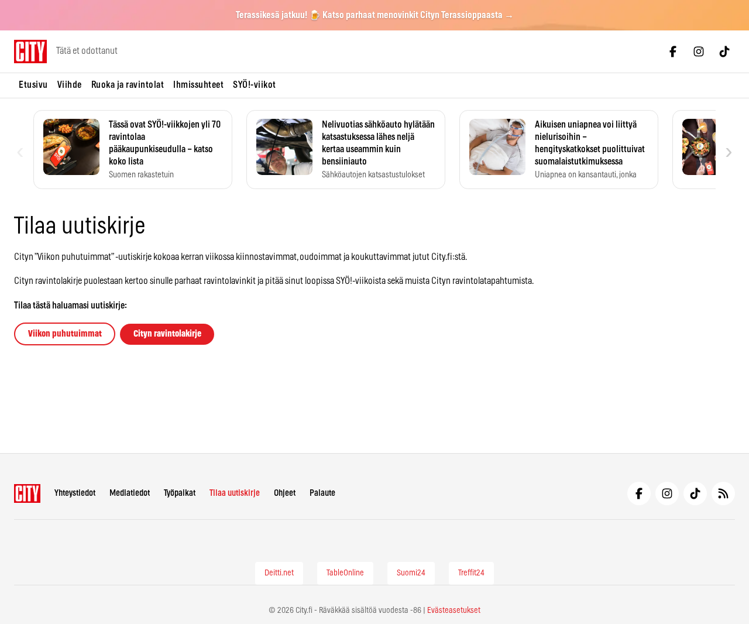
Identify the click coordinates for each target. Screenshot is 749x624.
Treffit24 (471, 573)
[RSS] (723, 493)
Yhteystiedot (74, 493)
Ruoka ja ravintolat (127, 85)
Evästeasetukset (453, 610)
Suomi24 (411, 573)
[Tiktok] (724, 51)
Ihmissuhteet (198, 85)
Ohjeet (285, 493)
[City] (27, 493)
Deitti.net (279, 573)
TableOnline (345, 573)
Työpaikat (179, 493)
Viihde (69, 85)
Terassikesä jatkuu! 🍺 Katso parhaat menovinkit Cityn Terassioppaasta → (375, 15)
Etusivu (33, 85)
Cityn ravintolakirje (167, 334)
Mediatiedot (129, 493)
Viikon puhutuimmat (65, 334)
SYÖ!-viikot (254, 85)
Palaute (322, 493)
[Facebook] (672, 51)
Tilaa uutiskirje (234, 493)
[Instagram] (698, 51)
